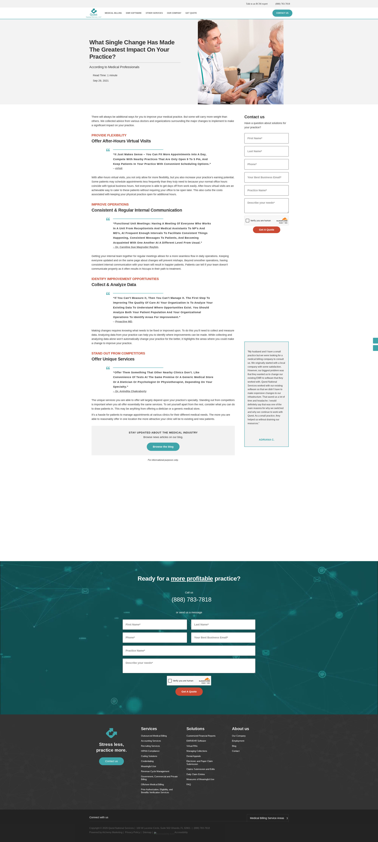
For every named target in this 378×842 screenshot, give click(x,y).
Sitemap (147, 832)
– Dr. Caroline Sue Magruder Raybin (135, 247)
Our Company (174, 13)
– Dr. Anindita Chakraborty (129, 391)
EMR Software (134, 13)
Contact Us (282, 13)
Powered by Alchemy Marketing (105, 832)
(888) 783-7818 (282, 4)
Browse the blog (163, 446)
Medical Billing (113, 13)
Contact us (111, 761)
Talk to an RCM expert (257, 4)
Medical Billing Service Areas (267, 818)
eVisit (118, 168)
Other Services (154, 13)
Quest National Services (121, 828)
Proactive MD (123, 321)
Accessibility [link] (181, 832)
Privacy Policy (132, 832)
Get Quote (191, 13)
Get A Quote (266, 229)
